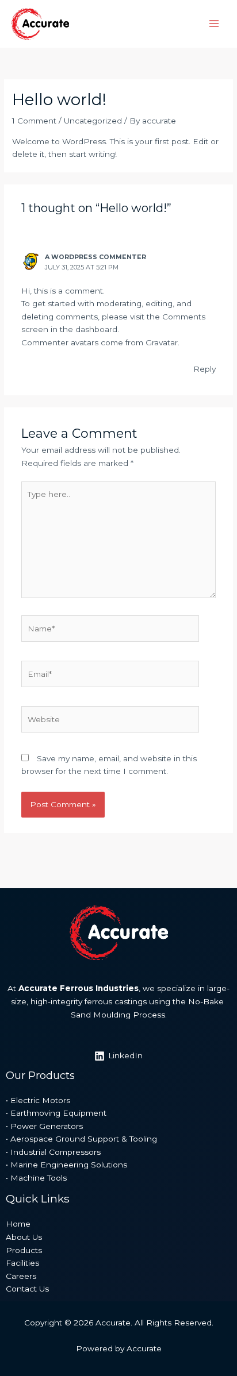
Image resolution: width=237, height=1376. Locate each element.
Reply (204, 368)
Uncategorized (93, 120)
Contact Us (27, 1288)
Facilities (22, 1262)
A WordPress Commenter (95, 257)
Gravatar (162, 342)
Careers (21, 1276)
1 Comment (34, 120)
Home (18, 1223)
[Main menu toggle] (214, 24)
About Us (24, 1237)
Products (24, 1250)
